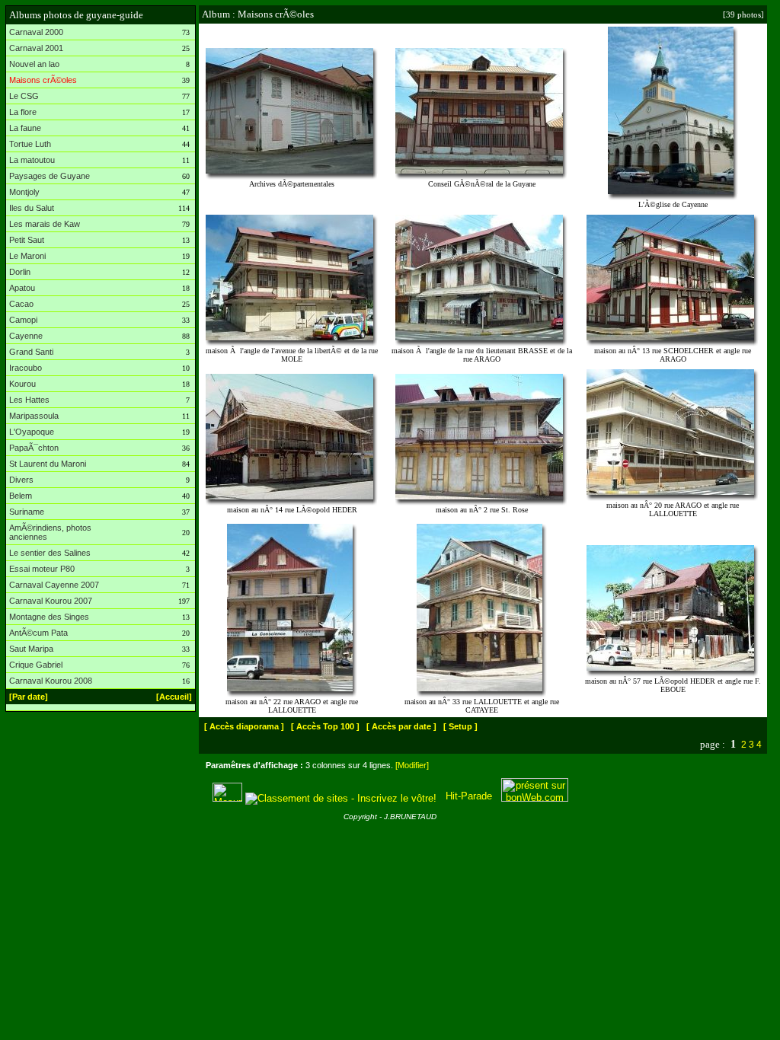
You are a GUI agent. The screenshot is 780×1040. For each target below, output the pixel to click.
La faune (25, 127)
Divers (21, 479)
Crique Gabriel (35, 664)
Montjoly (24, 191)
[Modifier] (412, 765)
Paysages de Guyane (49, 175)
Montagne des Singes (49, 616)
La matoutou (32, 159)
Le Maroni (27, 255)
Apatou (22, 287)
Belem (20, 495)
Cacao (21, 303)
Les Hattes (29, 399)
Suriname (26, 511)
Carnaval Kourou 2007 (50, 600)
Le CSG (24, 95)
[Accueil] (174, 696)
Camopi (23, 319)
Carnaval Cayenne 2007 (54, 584)
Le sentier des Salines (50, 552)
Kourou (22, 383)
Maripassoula (34, 415)
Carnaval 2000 (36, 32)
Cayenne (26, 335)
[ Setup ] (460, 726)
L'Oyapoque (31, 431)
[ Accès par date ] (401, 726)
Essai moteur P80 (42, 568)
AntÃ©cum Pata (38, 632)
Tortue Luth (30, 143)
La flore (23, 111)
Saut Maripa (31, 648)
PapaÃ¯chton (34, 447)
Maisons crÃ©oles (43, 80)
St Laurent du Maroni (47, 463)
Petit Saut (26, 239)
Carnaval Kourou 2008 (50, 680)
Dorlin (19, 271)
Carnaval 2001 (36, 48)
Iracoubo (25, 367)
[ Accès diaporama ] (244, 726)
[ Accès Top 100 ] (325, 726)
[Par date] (28, 696)
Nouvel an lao (34, 64)
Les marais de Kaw (44, 223)
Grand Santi (31, 351)
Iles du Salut (31, 207)
